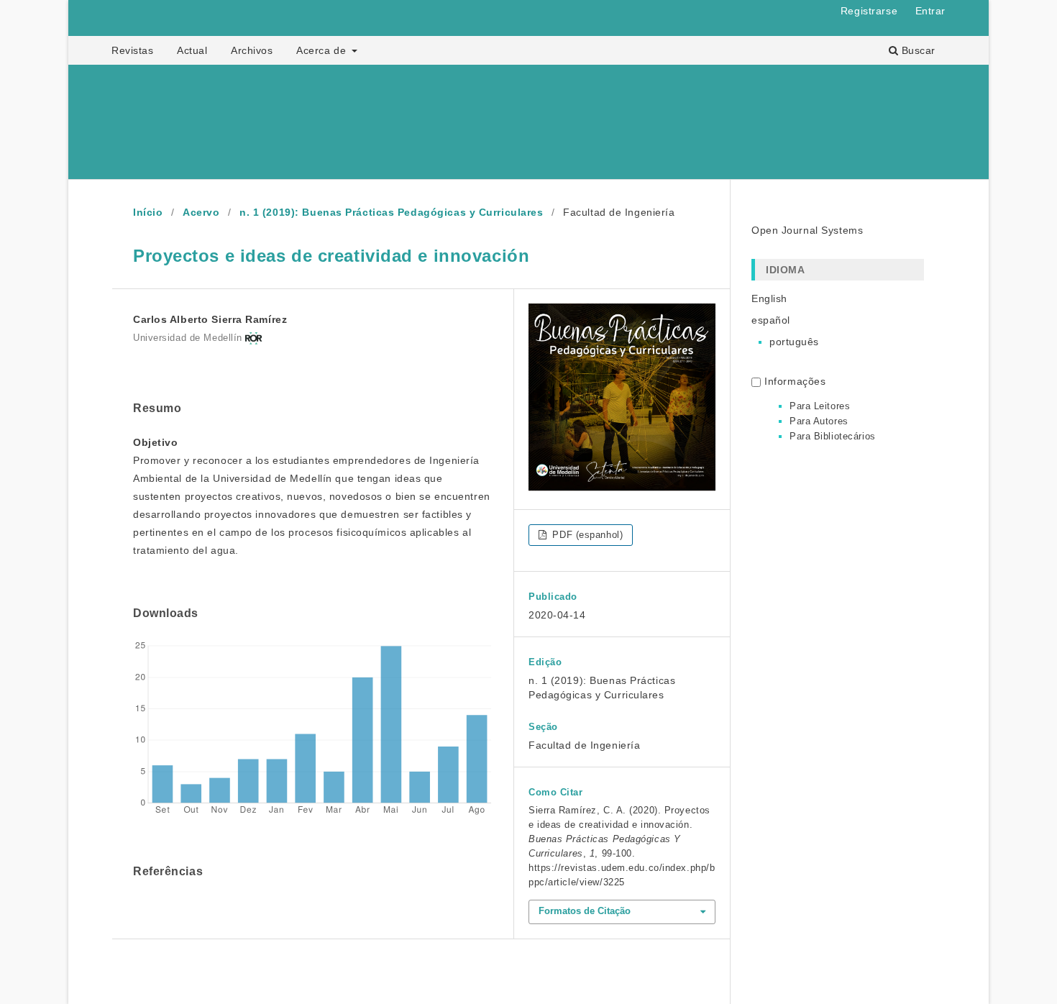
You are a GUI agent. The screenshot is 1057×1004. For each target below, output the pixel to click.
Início (148, 212)
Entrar (930, 11)
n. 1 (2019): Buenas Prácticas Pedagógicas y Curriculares (391, 212)
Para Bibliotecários (833, 436)
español (770, 320)
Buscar (916, 50)
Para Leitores (820, 406)
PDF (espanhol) (586, 534)
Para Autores (819, 421)
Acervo (201, 212)
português (794, 341)
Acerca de (322, 50)
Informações (794, 381)
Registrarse (869, 11)
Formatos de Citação (585, 910)
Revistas (132, 50)
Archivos (252, 50)
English (769, 298)
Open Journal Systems (807, 230)
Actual (192, 50)
